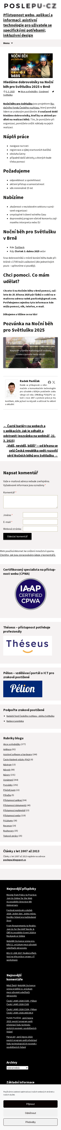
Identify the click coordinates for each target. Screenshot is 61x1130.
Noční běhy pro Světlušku (18, 103)
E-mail (7, 522)
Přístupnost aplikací (12, 800)
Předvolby (30, 1122)
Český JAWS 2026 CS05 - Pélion (22, 1000)
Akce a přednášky (29, 91)
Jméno (8, 515)
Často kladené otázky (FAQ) (16, 759)
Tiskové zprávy (10, 835)
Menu (6, 43)
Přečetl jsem (9, 790)
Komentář (9, 492)
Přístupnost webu (11, 815)
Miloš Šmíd (12, 985)
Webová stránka (12, 528)
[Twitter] (54, 382)
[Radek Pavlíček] (11, 388)
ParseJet (11, 1036)
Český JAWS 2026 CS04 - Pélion (22, 1009)
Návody (7, 769)
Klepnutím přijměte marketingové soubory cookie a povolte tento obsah (30, 352)
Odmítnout (30, 1113)
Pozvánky (8, 784)
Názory (6, 774)
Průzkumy (8, 820)
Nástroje (7, 764)
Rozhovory (8, 830)
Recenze (7, 825)
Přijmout (30, 1104)
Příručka (7, 795)
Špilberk (19, 247)
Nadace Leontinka (15, 721)
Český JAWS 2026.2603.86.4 (20, 1012)
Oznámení (44, 91)
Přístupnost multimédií (14, 810)
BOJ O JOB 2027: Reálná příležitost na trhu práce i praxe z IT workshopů (22, 956)
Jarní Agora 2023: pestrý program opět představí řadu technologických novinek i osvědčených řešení (21, 1024)
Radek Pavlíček (30, 381)
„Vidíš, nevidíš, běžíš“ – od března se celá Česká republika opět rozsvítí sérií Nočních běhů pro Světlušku (32, 450)
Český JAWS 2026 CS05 (18, 1004)
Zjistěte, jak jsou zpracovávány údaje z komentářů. (28, 555)
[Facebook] (49, 382)
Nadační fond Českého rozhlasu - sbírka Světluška (30, 715)
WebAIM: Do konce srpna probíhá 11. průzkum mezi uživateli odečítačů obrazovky (22, 944)
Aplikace (7, 749)
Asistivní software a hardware (17, 754)
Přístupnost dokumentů (14, 805)
